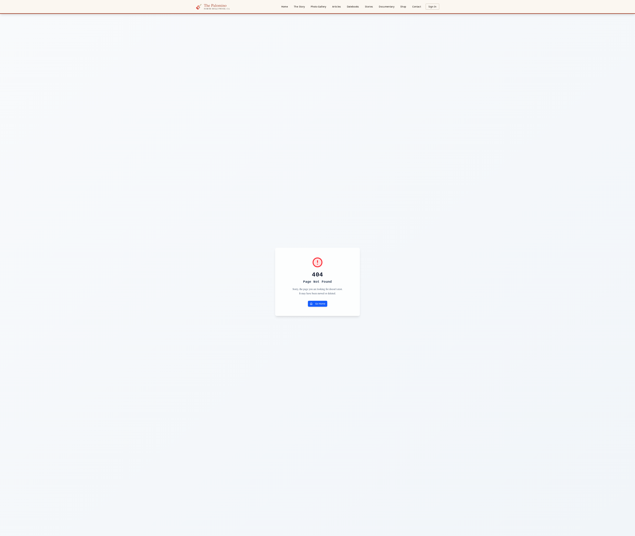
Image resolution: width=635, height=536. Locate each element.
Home (284, 6)
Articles (336, 6)
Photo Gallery (318, 6)
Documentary (386, 6)
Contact (416, 6)
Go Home (320, 303)
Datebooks (353, 6)
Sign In (432, 6)
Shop (403, 6)
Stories (369, 6)
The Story (299, 6)
